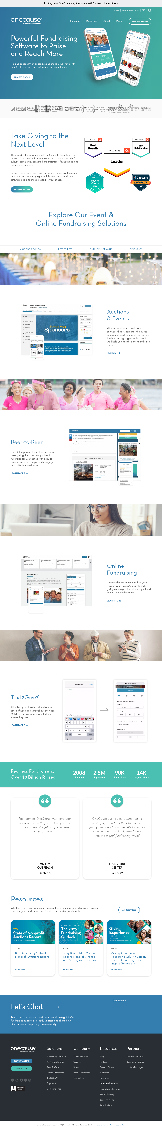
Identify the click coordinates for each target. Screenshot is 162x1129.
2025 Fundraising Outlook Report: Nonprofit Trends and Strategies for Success (80, 957)
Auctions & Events (30, 249)
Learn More (110, 3)
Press (76, 1067)
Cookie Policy (121, 1125)
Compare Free (54, 1089)
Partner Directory (135, 1057)
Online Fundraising (101, 249)
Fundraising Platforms (110, 1089)
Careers (77, 1062)
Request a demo (21, 1061)
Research (104, 1078)
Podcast (103, 1062)
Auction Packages (135, 1067)
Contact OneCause (130, 10)
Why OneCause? (81, 1057)
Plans (119, 21)
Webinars (104, 1073)
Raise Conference (81, 1073)
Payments (51, 1083)
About (106, 21)
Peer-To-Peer (53, 1067)
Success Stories (107, 1067)
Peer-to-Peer (65, 249)
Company (81, 1049)
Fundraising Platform (56, 1057)
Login (116, 10)
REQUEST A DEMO (22, 77)
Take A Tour (21, 1069)
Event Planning (107, 1094)
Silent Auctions (107, 1100)
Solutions (75, 21)
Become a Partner (135, 1062)
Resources (91, 21)
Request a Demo (140, 21)
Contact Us (78, 1078)
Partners (134, 1049)
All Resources (129, 910)
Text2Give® (136, 249)
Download (20, 969)
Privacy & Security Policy (104, 1125)
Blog (102, 1057)
